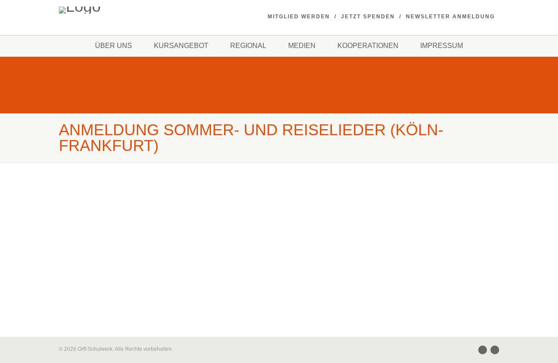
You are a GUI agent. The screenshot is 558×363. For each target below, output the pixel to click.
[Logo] (128, 10)
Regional (248, 45)
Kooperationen (367, 45)
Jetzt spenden (368, 17)
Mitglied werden (299, 17)
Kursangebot (181, 45)
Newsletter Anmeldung (450, 17)
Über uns (113, 45)
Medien (302, 45)
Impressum (441, 45)
